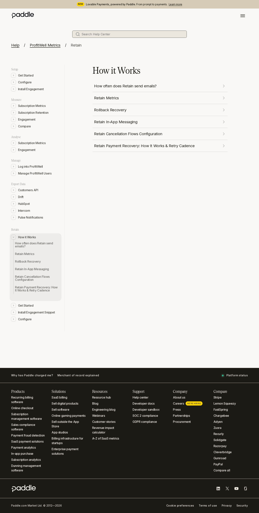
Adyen (218, 422)
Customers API (28, 190)
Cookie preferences (180, 505)
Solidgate (219, 440)
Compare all (221, 470)
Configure (25, 82)
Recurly (218, 434)
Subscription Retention (33, 112)
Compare (24, 126)
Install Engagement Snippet (36, 312)
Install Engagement (31, 89)
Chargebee (221, 416)
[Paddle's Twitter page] (227, 488)
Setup (14, 69)
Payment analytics (23, 447)
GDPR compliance (145, 422)
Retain (76, 45)
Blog (95, 403)
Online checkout (22, 408)
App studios (60, 432)
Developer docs (143, 403)
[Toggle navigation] (243, 15)
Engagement (26, 119)
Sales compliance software (23, 427)
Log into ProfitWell (30, 166)
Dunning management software (26, 468)
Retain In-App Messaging (32, 269)
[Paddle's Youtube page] (236, 488)
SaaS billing (59, 397)
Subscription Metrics (32, 106)
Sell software (60, 409)
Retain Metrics (24, 254)
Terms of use (208, 505)
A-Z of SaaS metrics (105, 438)
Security (242, 505)
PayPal (218, 464)
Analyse (16, 136)
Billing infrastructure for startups (67, 440)
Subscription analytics (26, 460)
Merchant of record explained (78, 375)
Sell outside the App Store (65, 424)
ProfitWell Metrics (45, 45)
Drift (21, 197)
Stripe (217, 397)
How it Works (27, 237)
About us (179, 397)
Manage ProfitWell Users (35, 173)
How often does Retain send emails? (34, 244)
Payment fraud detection (28, 435)
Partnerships (181, 416)
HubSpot (24, 204)
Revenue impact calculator (103, 430)
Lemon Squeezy (224, 403)
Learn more (175, 4)
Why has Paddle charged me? (32, 375)
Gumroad (219, 458)
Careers (187, 403)
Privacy (227, 505)
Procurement (182, 422)
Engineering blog (103, 409)
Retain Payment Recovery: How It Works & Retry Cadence (36, 288)
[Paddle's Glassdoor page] (245, 488)
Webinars (98, 416)
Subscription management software (26, 416)
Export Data (18, 183)
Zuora (217, 428)
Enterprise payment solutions (65, 451)
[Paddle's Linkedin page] (218, 488)
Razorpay (220, 446)
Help (15, 45)
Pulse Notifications (30, 217)
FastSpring (220, 409)
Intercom (24, 210)
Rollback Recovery (28, 261)
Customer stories (103, 422)
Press (177, 409)
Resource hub (101, 397)
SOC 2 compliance (145, 416)
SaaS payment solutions (27, 441)
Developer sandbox (146, 409)
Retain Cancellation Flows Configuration (32, 278)
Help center (140, 397)
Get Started (26, 75)
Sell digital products (65, 403)
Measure (16, 99)
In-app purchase (22, 453)
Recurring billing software (22, 399)
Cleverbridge (222, 452)
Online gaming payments (68, 416)
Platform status (237, 375)
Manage (16, 160)
